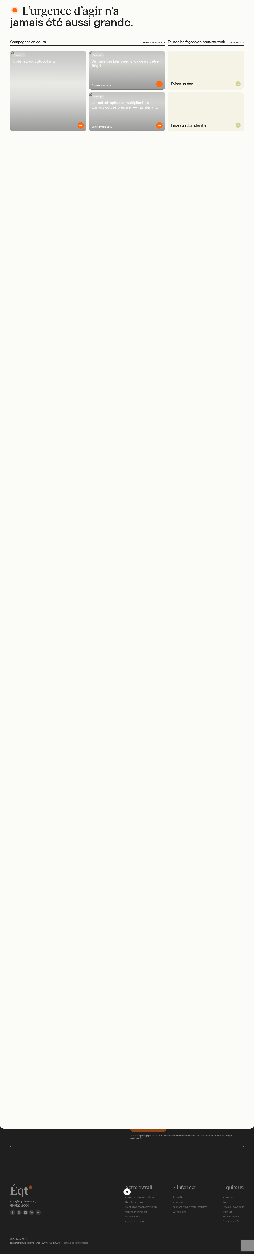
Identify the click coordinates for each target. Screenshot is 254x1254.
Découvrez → (237, 42)
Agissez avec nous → (154, 42)
